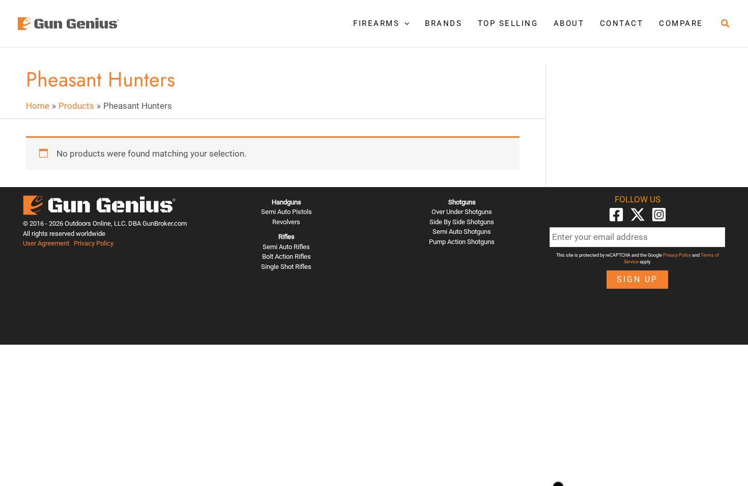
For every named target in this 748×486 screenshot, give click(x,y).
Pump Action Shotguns (462, 242)
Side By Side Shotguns (461, 222)
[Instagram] (659, 214)
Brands (443, 23)
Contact (622, 23)
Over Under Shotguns (461, 212)
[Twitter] (637, 214)
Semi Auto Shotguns (462, 231)
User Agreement (46, 243)
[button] (404, 23)
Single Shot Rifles (286, 266)
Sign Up (637, 279)
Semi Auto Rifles (286, 247)
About (569, 23)
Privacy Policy (93, 243)
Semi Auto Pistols (286, 212)
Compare (681, 23)
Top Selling (508, 23)
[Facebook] (616, 214)
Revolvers (286, 222)
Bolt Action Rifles (286, 256)
